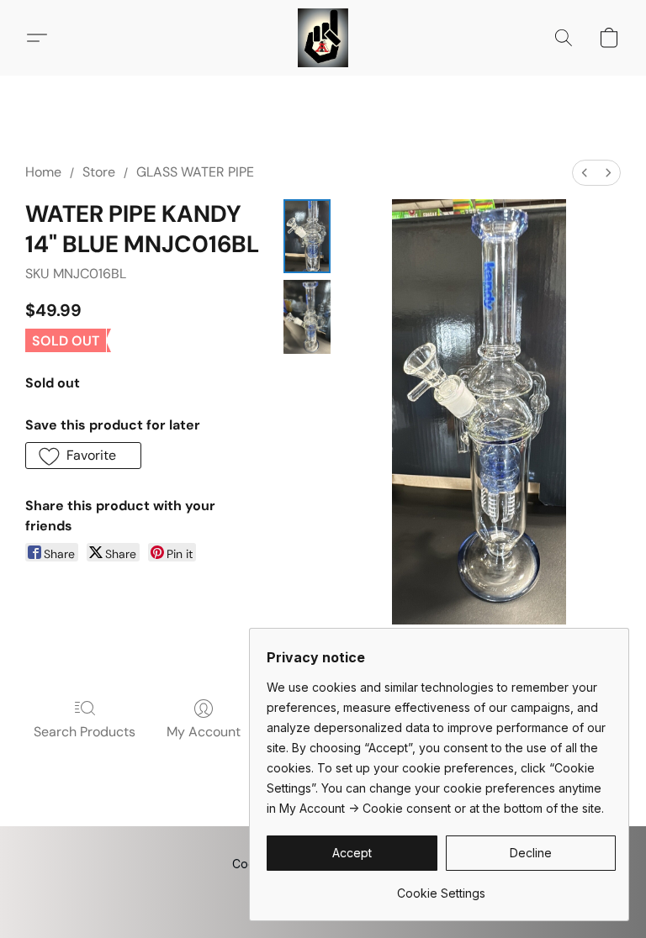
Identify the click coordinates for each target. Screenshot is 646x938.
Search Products (84, 731)
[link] (441, 887)
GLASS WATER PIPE (195, 172)
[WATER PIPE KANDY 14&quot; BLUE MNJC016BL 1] (307, 317)
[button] (323, 37)
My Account (204, 731)
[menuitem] (584, 173)
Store (98, 172)
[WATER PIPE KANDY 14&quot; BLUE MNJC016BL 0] (307, 236)
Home (43, 172)
